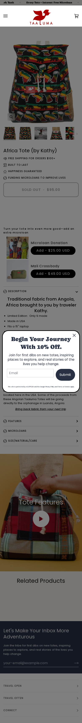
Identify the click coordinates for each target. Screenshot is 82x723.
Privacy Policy (49, 387)
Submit (65, 374)
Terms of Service (64, 387)
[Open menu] (9, 15)
